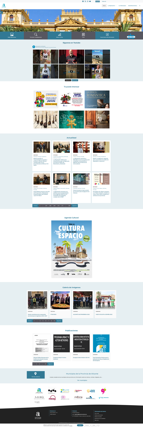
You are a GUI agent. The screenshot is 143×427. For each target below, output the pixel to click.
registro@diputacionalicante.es (81, 414)
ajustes (71, 425)
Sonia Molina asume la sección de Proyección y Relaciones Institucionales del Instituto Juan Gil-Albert (42, 193)
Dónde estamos (36, 376)
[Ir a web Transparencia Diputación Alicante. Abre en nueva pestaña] (36, 36)
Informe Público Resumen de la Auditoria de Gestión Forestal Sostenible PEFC (41, 359)
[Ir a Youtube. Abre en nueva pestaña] (90, 1)
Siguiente (74, 205)
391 (69, 205)
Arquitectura (56, 156)
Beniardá (66, 156)
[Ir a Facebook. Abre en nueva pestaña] (83, 1)
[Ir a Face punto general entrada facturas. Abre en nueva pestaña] (83, 36)
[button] (139, 5)
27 (45, 364)
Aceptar (80, 425)
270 (58, 205)
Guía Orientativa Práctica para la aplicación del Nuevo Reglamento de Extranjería (101, 359)
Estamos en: (53, 411)
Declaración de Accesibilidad (100, 418)
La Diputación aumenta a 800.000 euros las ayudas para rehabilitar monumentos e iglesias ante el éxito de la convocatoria (81, 161)
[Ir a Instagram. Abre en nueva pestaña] (88, 1)
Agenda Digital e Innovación (59, 188)
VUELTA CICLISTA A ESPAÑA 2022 (104, 314)
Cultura (74, 156)
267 (46, 205)
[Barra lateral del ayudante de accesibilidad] (1, 12)
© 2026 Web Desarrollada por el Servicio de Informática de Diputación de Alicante (71, 422)
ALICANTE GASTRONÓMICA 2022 (81, 314)
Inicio (104, 5)
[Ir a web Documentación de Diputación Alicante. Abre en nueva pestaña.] (60, 36)
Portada (39, 156)
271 (62, 205)
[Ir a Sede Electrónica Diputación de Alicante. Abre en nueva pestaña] (12, 36)
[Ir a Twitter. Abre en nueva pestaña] (85, 1)
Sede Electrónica (132, 5)
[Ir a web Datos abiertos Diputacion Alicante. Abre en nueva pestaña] (131, 36)
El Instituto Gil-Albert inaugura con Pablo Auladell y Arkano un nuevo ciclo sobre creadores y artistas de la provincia (101, 193)
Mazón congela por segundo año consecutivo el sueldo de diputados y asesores (101, 160)
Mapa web (97, 420)
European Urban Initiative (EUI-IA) (81, 357)
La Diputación (111, 5)
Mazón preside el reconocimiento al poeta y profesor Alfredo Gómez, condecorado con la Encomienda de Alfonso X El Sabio (41, 162)
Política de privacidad (99, 415)
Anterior (35, 205)
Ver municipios (82, 380)
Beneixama (61, 156)
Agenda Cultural (71, 218)
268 (50, 205)
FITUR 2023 (53, 314)
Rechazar (87, 425)
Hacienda (75, 188)
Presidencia (43, 156)
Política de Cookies (98, 416)
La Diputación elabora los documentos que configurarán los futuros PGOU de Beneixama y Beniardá (61, 161)
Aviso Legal (97, 413)
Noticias (35, 156)
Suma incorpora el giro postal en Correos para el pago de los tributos (81, 192)
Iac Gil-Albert (40, 188)
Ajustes (94, 425)
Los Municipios (122, 5)
